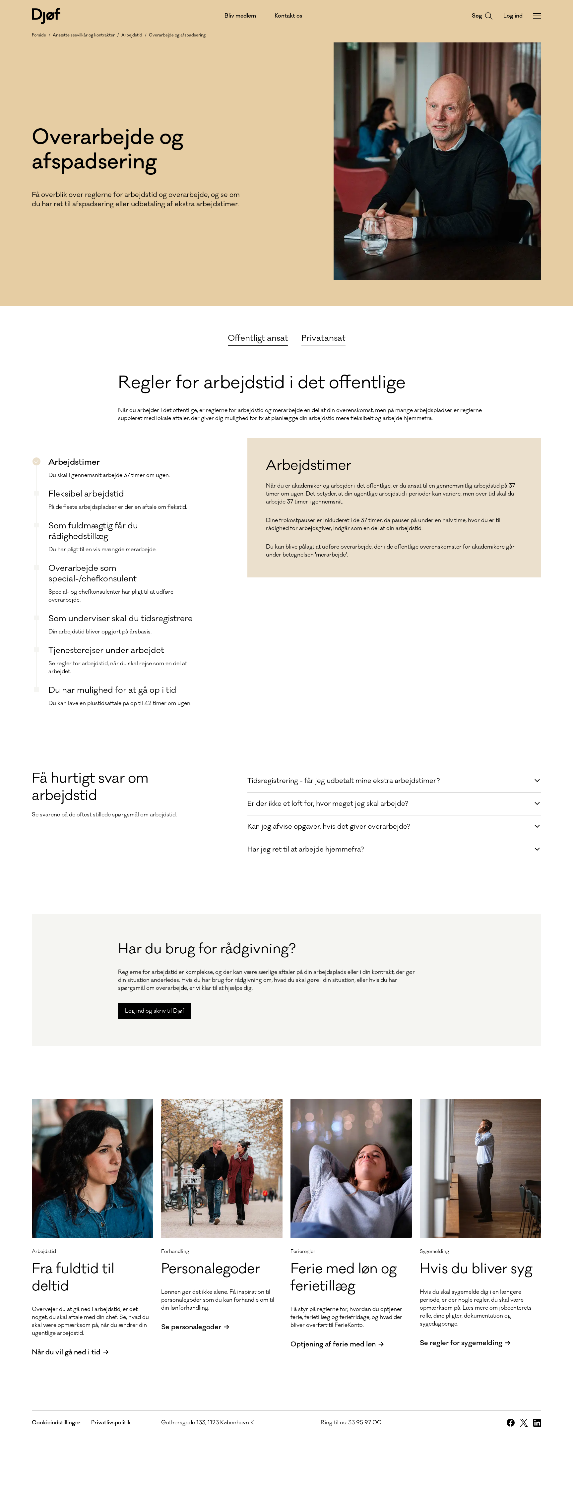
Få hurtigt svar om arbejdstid (90, 786)
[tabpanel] (286, 531)
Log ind (513, 16)
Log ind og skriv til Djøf (154, 1011)
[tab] (258, 337)
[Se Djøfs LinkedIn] (537, 1423)
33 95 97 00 (365, 1422)
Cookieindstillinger (56, 1422)
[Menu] (537, 16)
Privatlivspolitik (111, 1422)
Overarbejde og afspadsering (177, 35)
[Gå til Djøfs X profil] (524, 1423)
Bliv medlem (240, 16)
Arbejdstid (131, 35)
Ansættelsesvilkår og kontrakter (84, 35)
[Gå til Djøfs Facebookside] (511, 1423)
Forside (39, 35)
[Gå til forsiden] (46, 16)
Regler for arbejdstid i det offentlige (262, 383)
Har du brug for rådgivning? (207, 949)
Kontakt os (288, 16)
